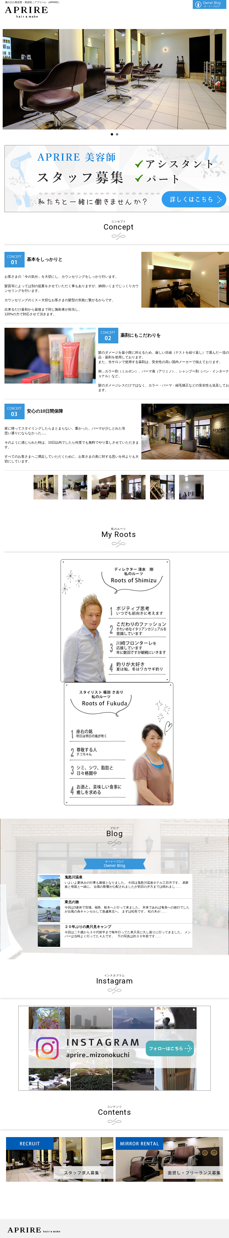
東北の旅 (72, 902)
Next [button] (220, 78)
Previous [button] (8, 78)
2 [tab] (117, 134)
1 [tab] (112, 134)
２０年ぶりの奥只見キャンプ (88, 927)
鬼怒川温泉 (74, 877)
